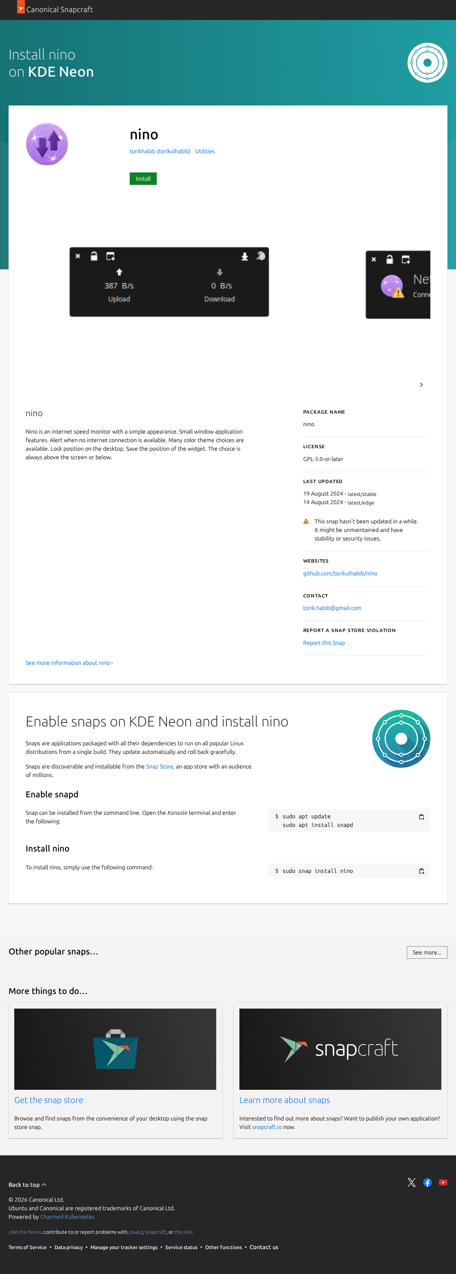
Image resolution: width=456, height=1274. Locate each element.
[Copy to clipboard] (421, 817)
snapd (136, 1231)
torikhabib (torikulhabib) (161, 151)
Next (421, 385)
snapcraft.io (267, 1127)
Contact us (264, 1247)
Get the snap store (48, 1100)
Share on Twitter (412, 1182)
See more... (427, 952)
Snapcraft (155, 1231)
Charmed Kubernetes (67, 1216)
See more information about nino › (69, 662)
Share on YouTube (443, 1182)
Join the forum (25, 1231)
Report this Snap (324, 642)
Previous (402, 385)
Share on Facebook (427, 1182)
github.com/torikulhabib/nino (340, 573)
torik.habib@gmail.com (332, 608)
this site (183, 1231)
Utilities (205, 151)
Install (143, 178)
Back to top (25, 1184)
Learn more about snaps (284, 1100)
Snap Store (159, 766)
